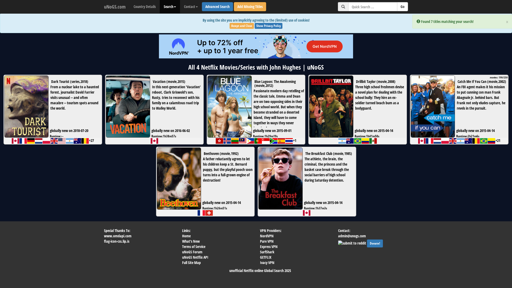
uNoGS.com (115, 6)
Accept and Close (241, 25)
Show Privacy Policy (268, 25)
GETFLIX (265, 257)
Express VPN (269, 246)
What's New (191, 241)
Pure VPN (267, 241)
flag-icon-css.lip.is (116, 241)
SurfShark (267, 251)
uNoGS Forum (192, 251)
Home (186, 235)
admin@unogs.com (352, 235)
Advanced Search (217, 6)
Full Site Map (191, 262)
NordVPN (267, 235)
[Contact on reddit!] (352, 242)
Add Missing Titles (250, 6)
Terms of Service (193, 246)
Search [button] (168, 6)
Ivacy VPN (267, 262)
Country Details (145, 6)
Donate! (375, 243)
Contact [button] (189, 6)
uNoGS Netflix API (195, 257)
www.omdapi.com (117, 235)
